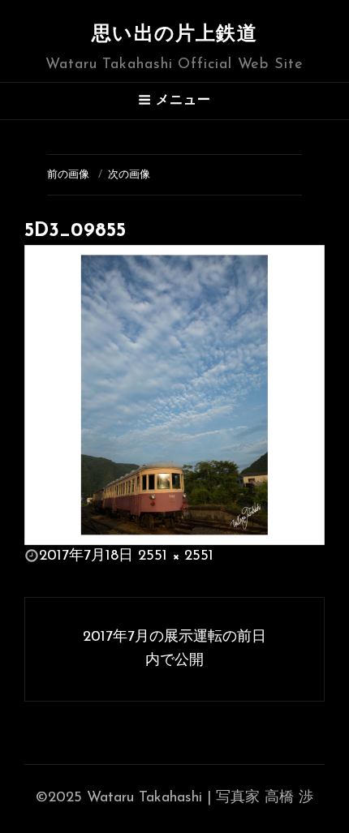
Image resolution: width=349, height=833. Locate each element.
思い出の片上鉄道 (174, 35)
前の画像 (68, 175)
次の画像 (129, 175)
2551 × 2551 (175, 556)
